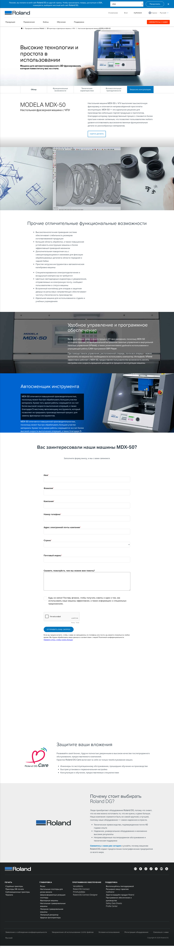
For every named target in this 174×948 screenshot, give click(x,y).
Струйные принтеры (14, 886)
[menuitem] (11, 22)
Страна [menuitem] (154, 13)
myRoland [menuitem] (138, 13)
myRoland (110, 892)
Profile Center (112, 906)
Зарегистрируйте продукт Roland (120, 895)
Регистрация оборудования (136, 932)
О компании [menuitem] (113, 13)
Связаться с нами (161, 932)
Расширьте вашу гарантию (117, 889)
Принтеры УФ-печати (14, 889)
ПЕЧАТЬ (8, 882)
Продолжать (155, 4)
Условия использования (109, 932)
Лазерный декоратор (49, 914)
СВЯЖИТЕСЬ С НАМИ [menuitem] (158, 22)
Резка (42, 886)
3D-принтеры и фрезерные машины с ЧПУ (61, 28)
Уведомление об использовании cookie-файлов (73, 932)
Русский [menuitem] (163, 13)
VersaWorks (78, 886)
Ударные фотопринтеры (50, 917)
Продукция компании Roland (34, 28)
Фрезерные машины (49, 900)
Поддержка (111, 882)
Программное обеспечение (86, 882)
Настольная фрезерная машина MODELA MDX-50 (94, 28)
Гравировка (45, 882)
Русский (8, 938)
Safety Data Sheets (114, 903)
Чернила (9, 895)
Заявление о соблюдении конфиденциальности (26, 932)
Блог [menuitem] (126, 13)
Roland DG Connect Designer (85, 895)
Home (21, 28)
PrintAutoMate (79, 892)
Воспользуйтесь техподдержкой (120, 886)
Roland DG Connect (81, 889)
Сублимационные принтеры (17, 892)
